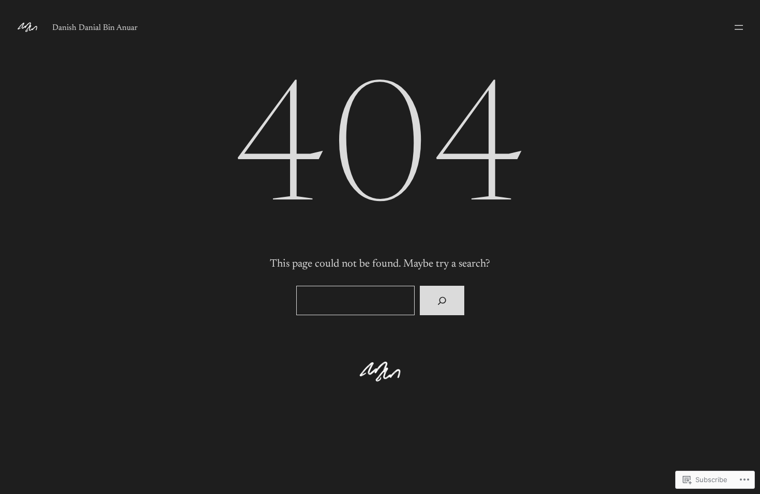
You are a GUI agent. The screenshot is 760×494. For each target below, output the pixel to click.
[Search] (442, 301)
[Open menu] (739, 27)
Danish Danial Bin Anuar (95, 28)
